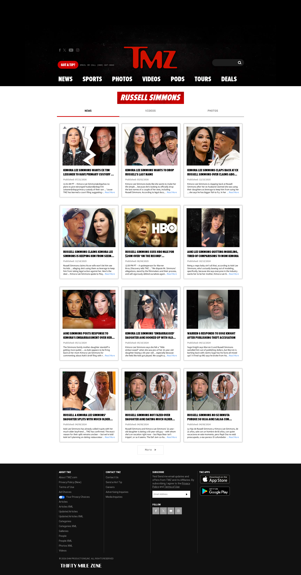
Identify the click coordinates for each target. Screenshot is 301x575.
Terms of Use (66, 487)
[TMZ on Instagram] (78, 50)
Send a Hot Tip (114, 482)
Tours (203, 79)
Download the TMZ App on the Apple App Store (215, 479)
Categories (65, 521)
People (63, 536)
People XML (65, 540)
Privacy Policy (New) (70, 482)
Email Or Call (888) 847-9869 (97, 65)
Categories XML (68, 526)
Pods (177, 79)
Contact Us (112, 477)
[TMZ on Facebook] (60, 50)
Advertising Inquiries (117, 492)
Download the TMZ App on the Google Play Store (215, 491)
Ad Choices (65, 492)
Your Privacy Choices (78, 496)
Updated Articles (68, 511)
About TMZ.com (68, 477)
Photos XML (65, 545)
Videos (151, 79)
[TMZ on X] (65, 50)
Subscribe (186, 494)
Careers (110, 487)
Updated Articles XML (71, 516)
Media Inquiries (114, 496)
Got (68, 65)
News (65, 79)
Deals (229, 79)
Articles (63, 501)
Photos (122, 79)
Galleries (63, 531)
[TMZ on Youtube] (71, 50)
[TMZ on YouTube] (170, 510)
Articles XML (66, 506)
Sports (92, 79)
